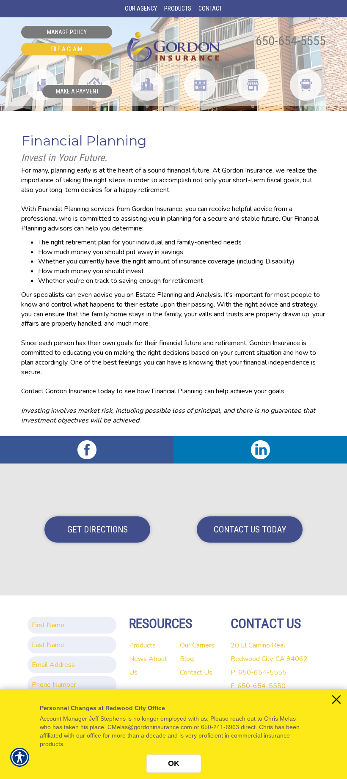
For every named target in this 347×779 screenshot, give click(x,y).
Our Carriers (197, 645)
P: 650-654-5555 (258, 672)
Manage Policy (67, 32)
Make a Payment (77, 91)
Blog (187, 659)
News (138, 659)
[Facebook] (86, 449)
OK (173, 763)
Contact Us (196, 672)
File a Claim (66, 49)
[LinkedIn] (260, 449)
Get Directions (97, 529)
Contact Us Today (250, 529)
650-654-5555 (291, 40)
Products (142, 645)
